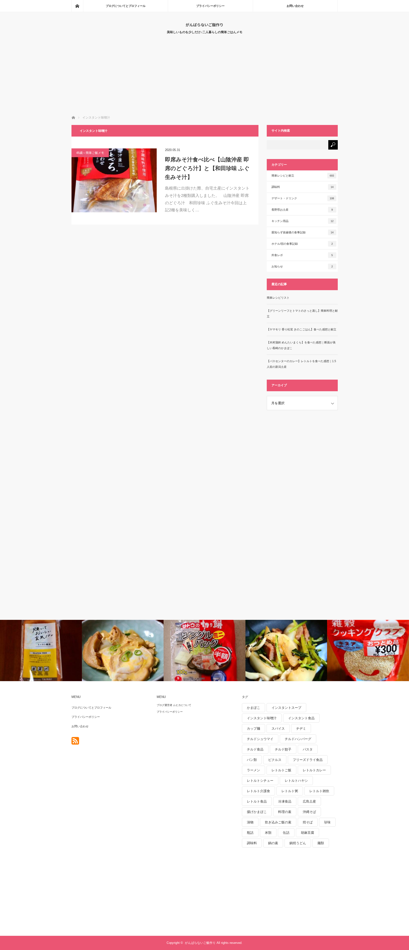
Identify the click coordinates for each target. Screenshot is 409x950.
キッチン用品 (302, 221)
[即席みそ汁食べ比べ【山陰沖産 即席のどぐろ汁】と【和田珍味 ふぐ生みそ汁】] (114, 180)
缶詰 (286, 833)
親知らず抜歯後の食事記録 (302, 232)
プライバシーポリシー (210, 6)
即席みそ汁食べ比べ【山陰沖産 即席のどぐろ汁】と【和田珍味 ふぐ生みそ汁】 (207, 168)
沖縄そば (309, 812)
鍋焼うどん (297, 843)
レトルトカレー (314, 770)
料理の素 (284, 812)
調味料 (302, 187)
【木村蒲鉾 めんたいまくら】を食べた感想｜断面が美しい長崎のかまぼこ (301, 345)
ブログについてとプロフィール (126, 6)
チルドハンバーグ (298, 739)
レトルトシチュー (260, 780)
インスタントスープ (286, 708)
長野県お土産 (302, 209)
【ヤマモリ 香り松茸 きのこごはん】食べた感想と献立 (301, 329)
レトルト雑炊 (319, 791)
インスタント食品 (301, 718)
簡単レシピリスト (278, 297)
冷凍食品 (284, 801)
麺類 (320, 843)
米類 (268, 833)
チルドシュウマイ (260, 739)
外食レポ (302, 255)
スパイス (278, 728)
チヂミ (301, 728)
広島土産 (309, 801)
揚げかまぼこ (257, 812)
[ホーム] (77, 6)
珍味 (327, 822)
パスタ (308, 749)
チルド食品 (255, 749)
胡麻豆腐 (307, 833)
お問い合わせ (295, 6)
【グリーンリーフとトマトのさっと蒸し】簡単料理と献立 (302, 313)
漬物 (250, 822)
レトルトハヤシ (296, 780)
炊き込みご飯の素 (278, 822)
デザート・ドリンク (302, 198)
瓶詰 (250, 833)
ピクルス (274, 760)
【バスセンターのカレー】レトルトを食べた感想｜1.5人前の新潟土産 (301, 364)
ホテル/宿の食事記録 (302, 243)
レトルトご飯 (281, 770)
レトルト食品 (257, 801)
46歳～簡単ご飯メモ (90, 153)
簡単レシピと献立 (302, 175)
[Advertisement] (204, 80)
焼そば (308, 822)
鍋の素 (273, 843)
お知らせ (302, 266)
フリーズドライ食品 (308, 760)
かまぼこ (253, 708)
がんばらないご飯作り (204, 24)
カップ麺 (253, 728)
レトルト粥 (289, 791)
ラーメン (253, 770)
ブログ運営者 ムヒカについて (174, 705)
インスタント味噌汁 (262, 718)
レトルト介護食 (258, 791)
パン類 (252, 760)
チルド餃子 (283, 749)
